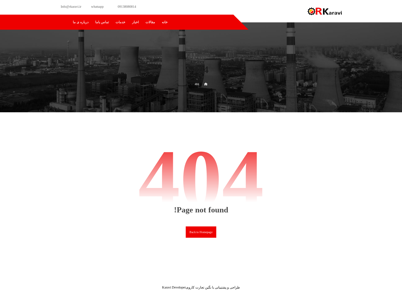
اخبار (135, 22)
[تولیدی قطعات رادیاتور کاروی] (324, 11)
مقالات (150, 22)
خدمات (120, 22)
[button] (63, 22)
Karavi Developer (174, 287)
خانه (165, 22)
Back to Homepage (201, 232)
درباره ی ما (81, 22)
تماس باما (102, 22)
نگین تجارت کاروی (198, 287)
